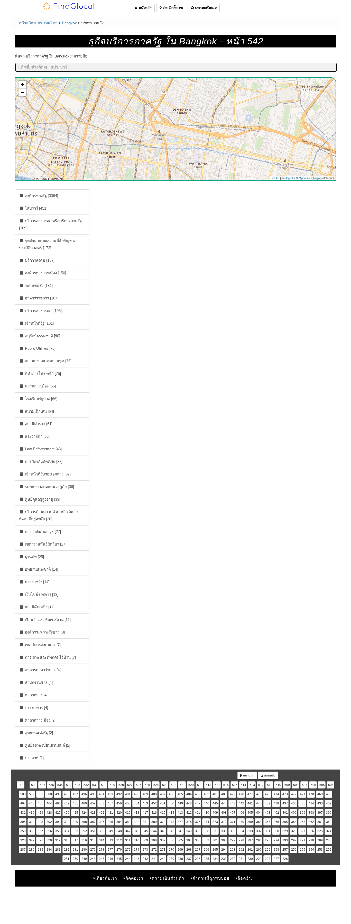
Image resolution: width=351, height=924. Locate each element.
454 (136, 803)
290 (311, 840)
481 (215, 794)
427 (58, 812)
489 (145, 794)
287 (23, 849)
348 (119, 831)
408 (224, 812)
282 (66, 849)
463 (58, 803)
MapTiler (289, 178)
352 (84, 831)
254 (311, 849)
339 (197, 831)
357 (40, 831)
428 (49, 812)
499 (58, 794)
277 (110, 849)
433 (320, 803)
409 (215, 812)
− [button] (22, 92)
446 (206, 803)
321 (40, 840)
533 (77, 785)
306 (171, 840)
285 (40, 849)
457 (110, 803)
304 (189, 840)
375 (197, 822)
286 (31, 849)
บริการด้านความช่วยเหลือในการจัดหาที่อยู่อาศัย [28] (49, 515)
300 (224, 840)
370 (241, 822)
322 (31, 840)
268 (189, 849)
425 (75, 812)
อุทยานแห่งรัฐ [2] (38, 733)
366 (276, 822)
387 (93, 822)
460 (84, 803)
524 (156, 785)
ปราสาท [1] (34, 758)
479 (232, 794)
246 (110, 859)
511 (269, 785)
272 (154, 849)
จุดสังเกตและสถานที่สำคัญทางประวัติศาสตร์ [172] (47, 244)
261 (250, 849)
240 (162, 859)
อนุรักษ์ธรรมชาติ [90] (42, 336)
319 (58, 840)
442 (241, 803)
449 (180, 803)
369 (250, 822)
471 (302, 794)
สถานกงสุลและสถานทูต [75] (47, 361)
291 (302, 840)
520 (191, 785)
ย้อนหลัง (269, 775)
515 (234, 785)
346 (136, 831)
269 (180, 849)
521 (182, 785)
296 (259, 840)
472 (294, 794)
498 (66, 794)
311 (127, 840)
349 (110, 831)
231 (241, 859)
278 (101, 849)
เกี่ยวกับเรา (106, 878)
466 (31, 803)
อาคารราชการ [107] (41, 298)
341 (180, 831)
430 (31, 812)
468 (328, 794)
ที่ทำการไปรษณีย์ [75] (42, 373)
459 (93, 803)
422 (101, 812)
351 (93, 831)
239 (171, 859)
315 (93, 840)
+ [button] (22, 84)
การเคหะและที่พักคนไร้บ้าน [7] (50, 657)
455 (128, 803)
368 (259, 822)
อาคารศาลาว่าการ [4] (42, 670)
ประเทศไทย (48, 23)
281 (75, 849)
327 (302, 831)
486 (171, 794)
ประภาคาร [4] (36, 707)
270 (171, 849)
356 (49, 831)
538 (33, 785)
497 (75, 794)
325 (320, 831)
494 (101, 794)
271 (162, 849)
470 (311, 794)
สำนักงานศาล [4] (38, 682)
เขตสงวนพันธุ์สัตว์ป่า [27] (45, 544)
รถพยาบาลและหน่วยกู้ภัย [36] (49, 486)
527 (130, 785)
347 (128, 831)
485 (180, 794)
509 (287, 785)
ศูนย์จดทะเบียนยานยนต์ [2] (47, 745)
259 (267, 849)
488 (154, 794)
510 (278, 785)
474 (276, 794)
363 (302, 822)
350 (101, 831)
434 (311, 803)
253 (320, 849)
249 (84, 859)
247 (101, 859)
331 (267, 831)
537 (42, 785)
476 (259, 794)
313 (110, 840)
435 (302, 803)
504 (331, 785)
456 (119, 803)
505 (322, 785)
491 (128, 794)
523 (165, 785)
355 (58, 831)
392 (49, 822)
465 (40, 803)
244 (128, 859)
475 (267, 794)
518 (208, 785)
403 (267, 812)
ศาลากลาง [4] (36, 695)
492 (119, 794)
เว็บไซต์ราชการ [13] (41, 594)
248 (93, 859)
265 (215, 849)
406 (241, 812)
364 (294, 822)
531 (95, 785)
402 (276, 812)
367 (267, 822)
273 (145, 849)
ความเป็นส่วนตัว (168, 878)
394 (31, 822)
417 (145, 812)
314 (101, 840)
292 (294, 840)
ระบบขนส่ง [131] (38, 285)
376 (189, 822)
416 (154, 812)
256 (294, 849)
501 (40, 794)
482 (206, 794)
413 (180, 812)
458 (101, 803)
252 (328, 849)
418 (136, 812)
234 (215, 859)
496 (84, 794)
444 (224, 803)
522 (173, 785)
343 (162, 831)
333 (250, 831)
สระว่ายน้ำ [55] (37, 436)
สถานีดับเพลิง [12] (39, 607)
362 (311, 822)
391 (58, 822)
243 (136, 859)
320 (49, 840)
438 (276, 803)
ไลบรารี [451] (35, 208)
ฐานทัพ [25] (34, 557)
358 (31, 831)
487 (162, 794)
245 (119, 859)
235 (206, 859)
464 (49, 803)
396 (328, 812)
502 (31, 794)
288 (328, 840)
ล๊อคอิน (244, 878)
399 (302, 812)
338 (206, 831)
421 (110, 812)
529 (112, 785)
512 (261, 785)
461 (75, 803)
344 (154, 831)
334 (241, 831)
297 (250, 840)
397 (320, 812)
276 (119, 849)
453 (145, 803)
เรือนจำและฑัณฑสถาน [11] (47, 619)
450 (171, 803)
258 (276, 849)
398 (311, 812)
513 (252, 785)
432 (328, 803)
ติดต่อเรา (134, 878)
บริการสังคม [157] (39, 260)
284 (49, 849)
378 (171, 822)
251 (66, 859)
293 (285, 840)
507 (304, 785)
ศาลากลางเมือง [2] (40, 720)
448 (189, 803)
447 (197, 803)
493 (110, 794)
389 (75, 822)
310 (136, 840)
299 (232, 840)
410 (206, 812)
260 (259, 849)
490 (136, 794)
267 (197, 849)
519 (199, 785)
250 (75, 859)
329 (285, 831)
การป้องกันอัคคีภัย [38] (43, 461)
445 (215, 803)
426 (66, 812)
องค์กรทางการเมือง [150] (45, 273)
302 (206, 840)
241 (154, 859)
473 (285, 794)
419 (128, 812)
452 (154, 803)
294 (276, 840)
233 (224, 859)
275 (128, 849)
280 (84, 849)
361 (320, 822)
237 (189, 859)
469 (320, 794)
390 (66, 822)
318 (66, 840)
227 (276, 859)
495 (93, 794)
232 (232, 859)
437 (285, 803)
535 (60, 785)
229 (259, 859)
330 (276, 831)
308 (154, 840)
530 (103, 785)
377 (180, 822)
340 (189, 831)
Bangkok (69, 23)
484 (189, 794)
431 (23, 812)
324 (328, 831)
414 (171, 812)
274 (136, 849)
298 (241, 840)
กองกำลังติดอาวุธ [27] (42, 531)
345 (145, 831)
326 (311, 831)
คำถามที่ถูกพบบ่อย (210, 878)
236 (197, 859)
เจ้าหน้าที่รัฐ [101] (39, 323)
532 (86, 785)
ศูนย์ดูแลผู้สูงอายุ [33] (42, 499)
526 (138, 785)
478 (241, 794)
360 (328, 822)
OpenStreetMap (309, 178)
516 (226, 785)
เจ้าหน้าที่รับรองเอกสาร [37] (47, 474)
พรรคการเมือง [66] (40, 386)
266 (206, 849)
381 (145, 822)
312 (119, 840)
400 (294, 812)
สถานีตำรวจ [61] (38, 424)
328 (294, 831)
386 (101, 822)
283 (58, 849)
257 (285, 849)
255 (302, 849)
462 (66, 803)
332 (259, 831)
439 (267, 803)
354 (66, 831)
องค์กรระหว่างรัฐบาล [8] (44, 632)
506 (313, 785)
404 (259, 812)
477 (250, 794)
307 (162, 840)
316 (84, 840)
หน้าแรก (248, 775)
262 (241, 849)
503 (23, 794)
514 (243, 785)
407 (232, 812)
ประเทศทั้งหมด (205, 8)
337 (215, 831)
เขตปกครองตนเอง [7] (42, 645)
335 (232, 831)
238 (180, 859)
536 (51, 785)
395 (23, 822)
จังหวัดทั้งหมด (172, 8)
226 (285, 859)
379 (162, 822)
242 (145, 859)
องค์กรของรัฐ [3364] (41, 195)
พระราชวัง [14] (36, 582)
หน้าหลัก (144, 8)
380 (154, 822)
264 (224, 849)
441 (250, 803)
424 (84, 812)
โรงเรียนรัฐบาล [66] (40, 398)
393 (40, 822)
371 (232, 822)
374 (206, 822)
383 (128, 822)
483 (197, 794)
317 (75, 840)
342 (171, 831)
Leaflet (275, 178)
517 (217, 785)
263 (232, 849)
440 (259, 803)
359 (23, 831)
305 (180, 840)
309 (145, 840)
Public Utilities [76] (40, 348)
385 (110, 822)
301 (215, 840)
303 (197, 840)
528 (121, 785)
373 (215, 822)
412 (189, 812)
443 (232, 803)
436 (294, 803)
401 (285, 812)
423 (93, 812)
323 (23, 840)
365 (285, 822)
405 (250, 812)
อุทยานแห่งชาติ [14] (41, 569)
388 (84, 822)
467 (23, 803)
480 (224, 794)
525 (147, 785)
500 (49, 794)
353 (75, 831)
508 (296, 785)
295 (267, 840)
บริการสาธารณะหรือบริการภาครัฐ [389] (50, 224)
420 (119, 812)
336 (224, 831)
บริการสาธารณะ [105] (43, 310)
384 (119, 822)
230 (250, 859)
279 (93, 849)
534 (68, 785)
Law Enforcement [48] (43, 449)
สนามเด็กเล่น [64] (39, 411)
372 (224, 822)
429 (40, 812)
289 (320, 840)
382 (136, 822)
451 (162, 803)
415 (162, 812)
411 (197, 812)
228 (267, 859)
